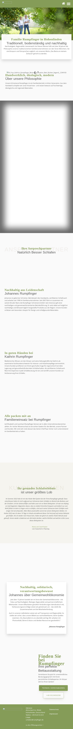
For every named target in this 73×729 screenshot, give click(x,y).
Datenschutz (54, 709)
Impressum (53, 714)
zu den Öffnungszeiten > (35, 725)
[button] (68, 4)
